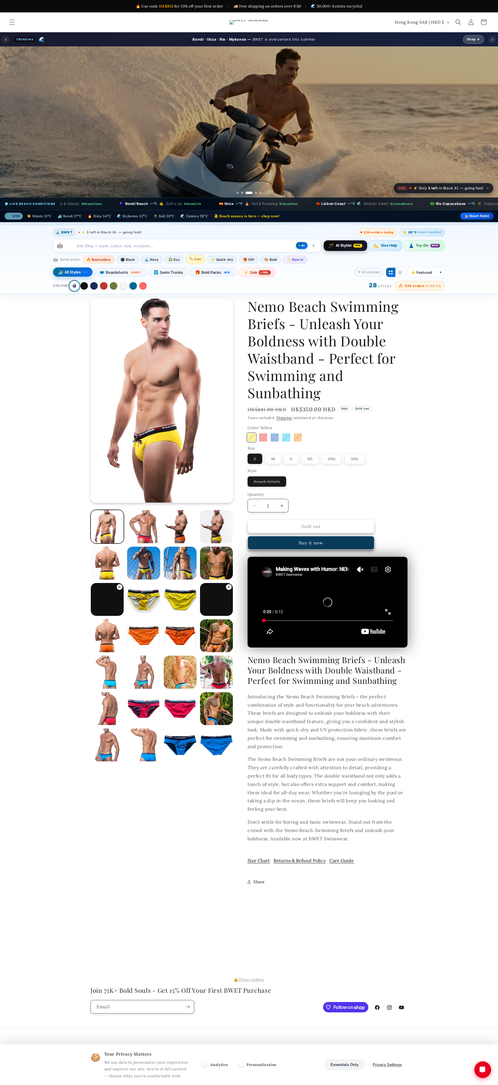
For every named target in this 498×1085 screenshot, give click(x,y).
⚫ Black (127, 274)
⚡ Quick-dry (222, 274)
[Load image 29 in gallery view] (180, 759)
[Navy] (94, 300)
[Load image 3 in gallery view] (180, 541)
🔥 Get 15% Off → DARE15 (307, 158)
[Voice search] (313, 260)
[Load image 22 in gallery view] (107, 723)
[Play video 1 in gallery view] (107, 614)
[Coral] (143, 300)
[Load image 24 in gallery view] (180, 723)
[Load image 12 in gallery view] (107, 650)
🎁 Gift (248, 274)
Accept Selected (302, 1065)
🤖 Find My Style (250, 158)
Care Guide (341, 875)
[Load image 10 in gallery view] (180, 614)
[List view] (400, 287)
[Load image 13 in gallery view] (143, 650)
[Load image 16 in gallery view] (107, 686)
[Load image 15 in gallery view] (216, 650)
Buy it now (311, 557)
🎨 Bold (270, 274)
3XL (358, 475)
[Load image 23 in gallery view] (143, 723)
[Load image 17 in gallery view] (143, 686)
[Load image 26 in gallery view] (107, 759)
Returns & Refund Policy (299, 875)
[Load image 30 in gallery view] (216, 759)
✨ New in (295, 274)
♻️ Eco (174, 274)
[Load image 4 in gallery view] (216, 541)
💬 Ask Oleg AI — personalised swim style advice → (251, 188)
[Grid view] (390, 287)
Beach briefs (270, 497)
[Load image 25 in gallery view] (216, 723)
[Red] (103, 300)
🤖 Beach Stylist (477, 230)
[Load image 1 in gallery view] (107, 541)
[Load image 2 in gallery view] (143, 541)
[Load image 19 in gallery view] (180, 686)
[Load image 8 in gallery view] (216, 578)
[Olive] (113, 300)
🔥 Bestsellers (98, 274)
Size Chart (259, 875)
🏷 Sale (195, 273)
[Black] (84, 300)
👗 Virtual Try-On (249, 173)
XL (313, 475)
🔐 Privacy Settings (249, 994)
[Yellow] (252, 452)
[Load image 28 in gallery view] (143, 759)
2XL (335, 475)
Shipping (284, 432)
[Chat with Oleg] (482, 1069)
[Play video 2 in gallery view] (216, 614)
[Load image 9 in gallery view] (143, 614)
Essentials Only (345, 1065)
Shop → (473, 39)
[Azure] (275, 452)
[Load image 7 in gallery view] (180, 578)
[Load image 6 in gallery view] (143, 578)
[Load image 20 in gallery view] (216, 686)
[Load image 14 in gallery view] (180, 650)
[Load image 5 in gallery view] (107, 578)
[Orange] (298, 452)
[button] (12, 22)
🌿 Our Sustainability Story (192, 158)
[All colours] (74, 300)
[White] (123, 300)
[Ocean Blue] (133, 300)
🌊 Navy (152, 274)
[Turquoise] (286, 452)
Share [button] (259, 896)
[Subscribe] (187, 1021)
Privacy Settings (387, 1065)
